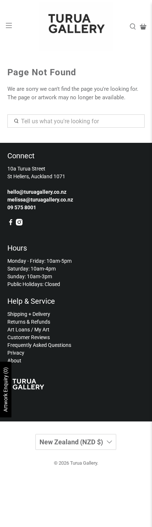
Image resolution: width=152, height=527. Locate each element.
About (14, 361)
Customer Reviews (28, 337)
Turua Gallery (83, 463)
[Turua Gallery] (76, 26)
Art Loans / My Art (28, 330)
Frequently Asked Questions (39, 345)
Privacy (15, 353)
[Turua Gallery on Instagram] (19, 224)
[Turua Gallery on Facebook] (10, 224)
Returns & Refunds (28, 322)
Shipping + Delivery (28, 314)
